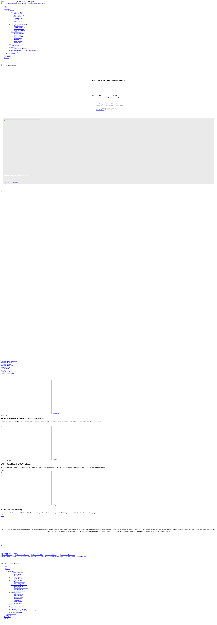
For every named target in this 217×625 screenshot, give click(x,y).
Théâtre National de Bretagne (19, 609)
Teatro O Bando (5, 368)
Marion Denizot (18, 597)
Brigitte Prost (17, 603)
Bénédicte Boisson (19, 594)
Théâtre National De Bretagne (9, 371)
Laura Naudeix (18, 601)
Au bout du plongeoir (6, 375)
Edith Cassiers (18, 574)
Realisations (7, 617)
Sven (2, 423)
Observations (7, 615)
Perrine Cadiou (18, 595)
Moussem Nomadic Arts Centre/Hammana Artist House (26, 611)
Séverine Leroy (100, 110)
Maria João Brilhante (19, 582)
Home (5, 566)
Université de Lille (6, 367)
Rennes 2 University (6, 364)
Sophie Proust (18, 579)
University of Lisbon (6, 362)
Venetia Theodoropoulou (21, 588)
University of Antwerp (7, 365)
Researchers (10, 571)
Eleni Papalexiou (18, 586)
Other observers (11, 614)
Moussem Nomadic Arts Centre (9, 373)
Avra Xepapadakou (19, 591)
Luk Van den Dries (19, 575)
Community (7, 569)
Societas (3, 370)
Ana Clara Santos (19, 583)
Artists (9, 604)
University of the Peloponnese (9, 361)
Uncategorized (55, 413)
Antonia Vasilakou (19, 589)
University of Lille (16, 577)
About (5, 568)
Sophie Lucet (104, 105)
